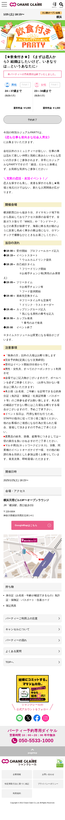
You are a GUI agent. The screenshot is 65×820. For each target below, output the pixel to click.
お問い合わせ (48, 774)
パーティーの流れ (16, 640)
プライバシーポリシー (48, 784)
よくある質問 (14, 651)
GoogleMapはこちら (26, 525)
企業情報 (17, 774)
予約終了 (32, 120)
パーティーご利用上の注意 (22, 618)
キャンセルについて (18, 629)
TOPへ (10, 662)
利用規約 (17, 793)
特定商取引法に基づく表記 (17, 784)
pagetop (32, 753)
